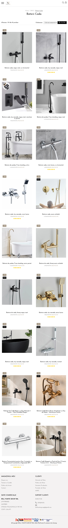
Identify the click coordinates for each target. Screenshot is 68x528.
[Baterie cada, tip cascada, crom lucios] (17, 194)
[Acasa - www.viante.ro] (12, 3)
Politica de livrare (6, 485)
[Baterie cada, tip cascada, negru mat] (51, 47)
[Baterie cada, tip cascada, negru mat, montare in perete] (17, 97)
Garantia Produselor (41, 485)
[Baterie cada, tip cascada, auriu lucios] (51, 292)
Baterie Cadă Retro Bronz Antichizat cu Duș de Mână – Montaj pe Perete (51, 411)
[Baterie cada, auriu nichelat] (51, 194)
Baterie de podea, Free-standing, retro (17, 165)
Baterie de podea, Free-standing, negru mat (51, 117)
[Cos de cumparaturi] (66, 3)
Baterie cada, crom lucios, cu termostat (51, 165)
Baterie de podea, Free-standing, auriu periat (17, 263)
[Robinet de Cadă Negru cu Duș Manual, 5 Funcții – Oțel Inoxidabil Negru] (17, 390)
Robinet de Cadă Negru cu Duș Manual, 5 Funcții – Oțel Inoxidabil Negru (17, 411)
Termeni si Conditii (6, 482)
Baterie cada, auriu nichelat (51, 214)
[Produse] (2, 3)
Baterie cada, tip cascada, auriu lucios (51, 312)
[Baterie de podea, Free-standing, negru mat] (51, 97)
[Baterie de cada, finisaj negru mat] (17, 292)
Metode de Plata (40, 480)
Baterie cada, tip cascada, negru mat (51, 68)
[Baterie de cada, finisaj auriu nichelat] (51, 243)
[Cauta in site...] (63, 3)
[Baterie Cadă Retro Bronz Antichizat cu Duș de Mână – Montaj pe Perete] (51, 390)
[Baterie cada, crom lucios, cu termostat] (51, 145)
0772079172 (40, 503)
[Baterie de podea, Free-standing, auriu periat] (17, 243)
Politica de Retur (40, 482)
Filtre (62, 22)
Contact (3, 488)
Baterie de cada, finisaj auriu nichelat (51, 263)
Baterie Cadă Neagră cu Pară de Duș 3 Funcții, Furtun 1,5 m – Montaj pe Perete (51, 462)
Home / (27, 10)
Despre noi (4, 480)
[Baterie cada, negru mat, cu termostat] (17, 47)
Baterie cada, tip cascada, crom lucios (17, 214)
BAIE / (33, 10)
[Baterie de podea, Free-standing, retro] (17, 145)
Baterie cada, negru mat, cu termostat (17, 68)
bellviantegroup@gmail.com (43, 507)
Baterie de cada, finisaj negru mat (17, 312)
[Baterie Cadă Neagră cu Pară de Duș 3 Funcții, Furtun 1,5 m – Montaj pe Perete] (51, 441)
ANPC (37, 490)
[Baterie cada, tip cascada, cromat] (51, 341)
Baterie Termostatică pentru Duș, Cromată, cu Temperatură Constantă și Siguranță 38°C (17, 462)
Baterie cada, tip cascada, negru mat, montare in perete (17, 117)
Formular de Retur (40, 488)
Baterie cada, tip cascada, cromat (51, 361)
